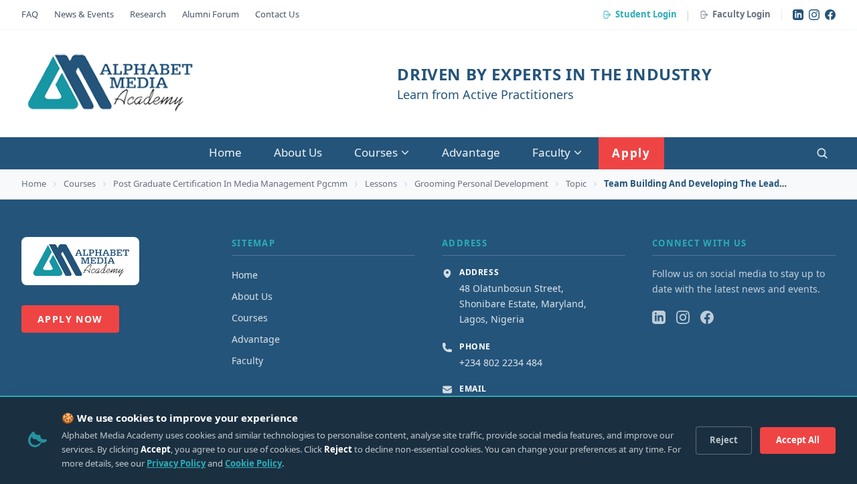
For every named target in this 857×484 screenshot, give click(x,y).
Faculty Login (741, 14)
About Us (298, 152)
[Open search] (822, 153)
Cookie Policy (253, 463)
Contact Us (277, 14)
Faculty (551, 152)
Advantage (471, 152)
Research (148, 14)
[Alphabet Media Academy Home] (108, 84)
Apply (631, 153)
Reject (724, 440)
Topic (576, 183)
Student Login (646, 14)
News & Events (84, 14)
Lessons (381, 183)
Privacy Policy (176, 463)
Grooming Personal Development (481, 183)
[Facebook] (830, 14)
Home (225, 152)
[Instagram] (814, 14)
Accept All (798, 440)
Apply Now (70, 319)
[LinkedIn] (798, 14)
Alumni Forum (210, 14)
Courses (376, 152)
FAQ (29, 14)
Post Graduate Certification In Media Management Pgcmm (230, 183)
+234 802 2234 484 (500, 362)
